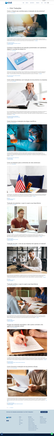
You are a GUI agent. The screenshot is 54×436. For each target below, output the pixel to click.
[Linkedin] (44, 0)
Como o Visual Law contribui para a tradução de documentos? (26, 11)
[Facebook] (43, 0)
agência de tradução (10, 362)
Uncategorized (16, 116)
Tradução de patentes (10, 238)
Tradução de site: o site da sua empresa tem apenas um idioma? (26, 243)
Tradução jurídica (12, 320)
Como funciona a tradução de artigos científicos (21, 121)
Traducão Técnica (17, 157)
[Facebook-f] (7, 420)
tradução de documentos (14, 43)
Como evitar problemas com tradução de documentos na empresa (27, 80)
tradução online (23, 362)
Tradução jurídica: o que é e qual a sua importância (22, 284)
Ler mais (36, 40)
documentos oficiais (13, 403)
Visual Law (19, 43)
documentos (9, 403)
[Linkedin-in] (8, 420)
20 (10, 407)
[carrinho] (48, 2)
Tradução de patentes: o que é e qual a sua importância (24, 203)
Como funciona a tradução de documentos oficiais (22, 366)
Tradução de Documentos (11, 42)
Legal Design (9, 43)
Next (12, 407)
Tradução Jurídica (10, 319)
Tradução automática (10, 361)
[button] (52, 434)
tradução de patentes (15, 239)
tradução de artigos (10, 158)
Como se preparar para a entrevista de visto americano (23, 162)
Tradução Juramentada (17, 75)
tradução (11, 239)
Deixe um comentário (10, 76)
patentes (9, 239)
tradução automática (18, 362)
